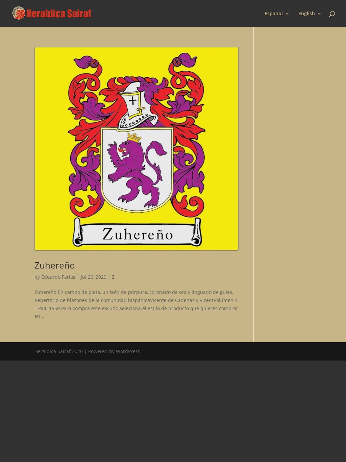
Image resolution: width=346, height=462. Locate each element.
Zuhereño (54, 265)
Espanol (274, 14)
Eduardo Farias (58, 277)
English (306, 14)
